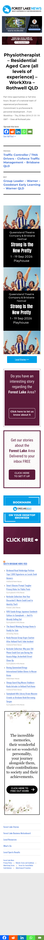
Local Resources (10, 839)
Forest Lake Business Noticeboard (17, 833)
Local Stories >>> (22, 359)
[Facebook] (6, 131)
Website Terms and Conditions (25, 863)
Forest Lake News (8, 860)
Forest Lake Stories (11, 826)
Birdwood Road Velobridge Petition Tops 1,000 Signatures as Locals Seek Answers (21, 574)
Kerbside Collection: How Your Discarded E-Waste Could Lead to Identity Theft (19, 600)
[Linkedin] (18, 131)
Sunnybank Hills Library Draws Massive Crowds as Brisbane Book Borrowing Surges (21, 697)
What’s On (7, 845)
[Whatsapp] (24, 131)
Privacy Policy (7, 863)
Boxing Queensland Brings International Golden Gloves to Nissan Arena (21, 671)
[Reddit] (12, 131)
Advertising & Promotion (23, 868)
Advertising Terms (9, 865)
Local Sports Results (11, 852)
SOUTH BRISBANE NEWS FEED (15, 563)
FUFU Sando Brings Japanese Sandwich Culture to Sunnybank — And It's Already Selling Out (21, 615)
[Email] (30, 131)
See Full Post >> (9, 136)
